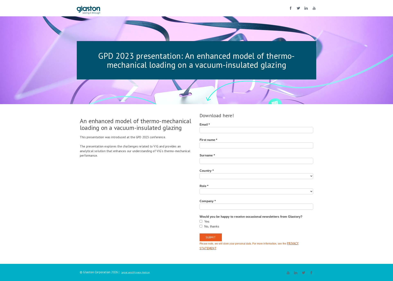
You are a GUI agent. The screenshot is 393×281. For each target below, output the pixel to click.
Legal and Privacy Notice (135, 272)
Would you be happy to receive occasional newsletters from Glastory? (251, 216)
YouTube (314, 8)
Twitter (298, 8)
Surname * (207, 155)
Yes (207, 221)
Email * (205, 124)
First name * (208, 140)
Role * (204, 186)
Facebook (290, 8)
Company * (208, 201)
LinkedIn (306, 8)
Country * (207, 170)
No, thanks (211, 226)
